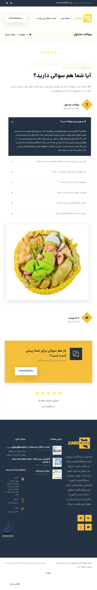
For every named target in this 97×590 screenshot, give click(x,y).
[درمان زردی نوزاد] (57, 474)
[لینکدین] (11, 3)
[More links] (29, 18)
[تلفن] (80, 527)
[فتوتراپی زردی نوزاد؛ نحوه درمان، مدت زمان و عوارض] (57, 462)
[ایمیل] (88, 527)
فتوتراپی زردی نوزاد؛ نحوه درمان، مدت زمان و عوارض (31, 460)
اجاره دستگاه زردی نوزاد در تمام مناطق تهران (30, 447)
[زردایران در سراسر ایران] (83, 18)
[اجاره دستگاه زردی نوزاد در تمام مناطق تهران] (57, 450)
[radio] (55, 52)
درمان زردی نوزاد (42, 471)
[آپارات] (7, 3)
